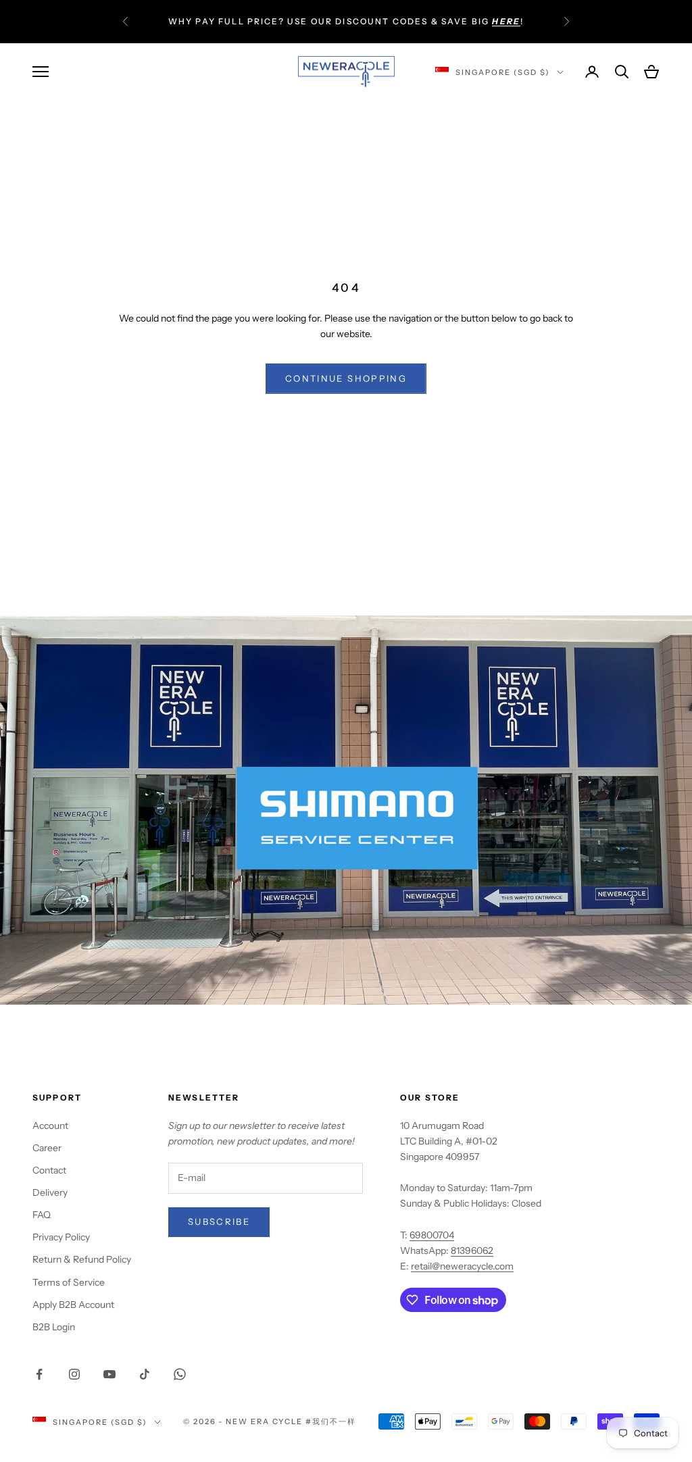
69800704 (432, 1235)
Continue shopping (346, 378)
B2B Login (53, 1327)
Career (46, 1148)
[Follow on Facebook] (39, 1374)
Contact (49, 1170)
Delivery (50, 1192)
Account (50, 1125)
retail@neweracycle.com (462, 1266)
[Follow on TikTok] (144, 1374)
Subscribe (219, 1221)
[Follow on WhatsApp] (180, 1374)
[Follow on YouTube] (109, 1374)
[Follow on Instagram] (74, 1374)
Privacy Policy (61, 1237)
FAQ (41, 1215)
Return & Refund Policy (81, 1259)
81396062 (472, 1250)
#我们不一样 (330, 1421)
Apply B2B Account (73, 1305)
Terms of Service (68, 1282)
